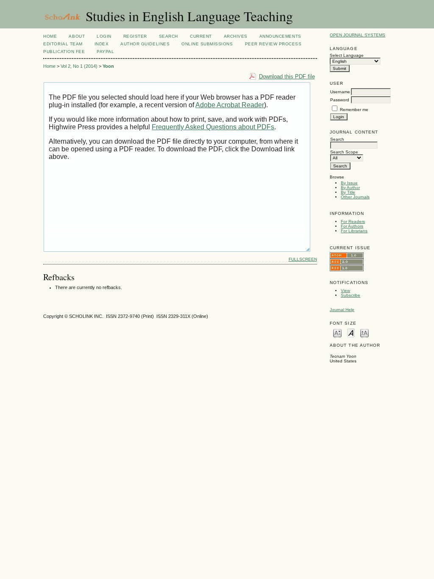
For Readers (353, 221)
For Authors (352, 226)
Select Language (347, 55)
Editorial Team (62, 44)
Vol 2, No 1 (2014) (79, 66)
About (77, 36)
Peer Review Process (273, 44)
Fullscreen (303, 259)
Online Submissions (207, 44)
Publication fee (64, 51)
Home (50, 36)
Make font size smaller (337, 332)
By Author (350, 187)
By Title (348, 192)
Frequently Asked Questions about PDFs (213, 127)
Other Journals (355, 197)
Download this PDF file (287, 76)
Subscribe (350, 295)
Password (339, 99)
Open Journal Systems (357, 35)
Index (102, 44)
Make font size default (351, 332)
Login (104, 36)
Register (135, 36)
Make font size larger (364, 332)
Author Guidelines (145, 44)
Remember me (354, 109)
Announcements (280, 36)
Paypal (105, 51)
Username (340, 91)
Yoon (108, 66)
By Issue (349, 183)
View (345, 290)
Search (168, 36)
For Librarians (354, 230)
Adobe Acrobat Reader (229, 105)
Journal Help (342, 309)
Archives (236, 36)
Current (201, 36)
